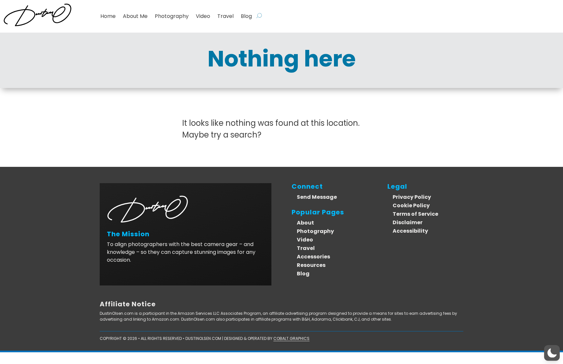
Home (108, 16)
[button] (552, 353)
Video (203, 16)
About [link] (305, 222)
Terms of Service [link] (415, 214)
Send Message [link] (317, 197)
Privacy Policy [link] (412, 197)
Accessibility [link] (410, 231)
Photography (172, 16)
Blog (246, 16)
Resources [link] (311, 265)
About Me (135, 16)
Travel (225, 16)
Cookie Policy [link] (411, 205)
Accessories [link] (313, 256)
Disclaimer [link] (408, 222)
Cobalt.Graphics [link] (291, 338)
